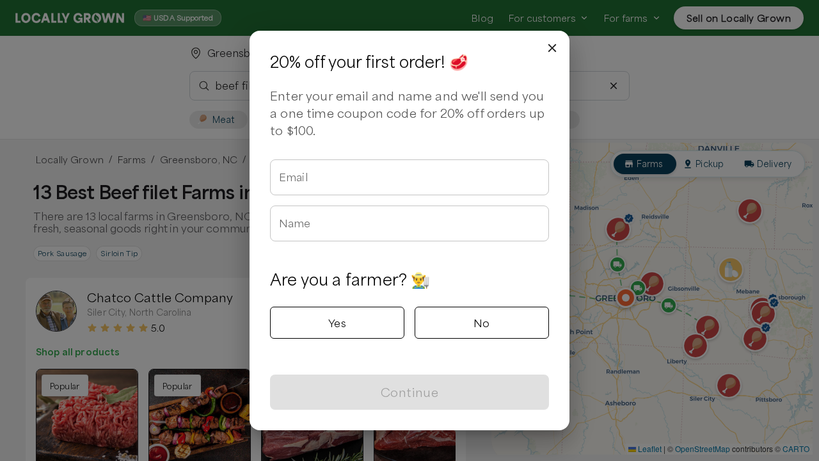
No (481, 323)
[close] (552, 48)
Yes (337, 323)
